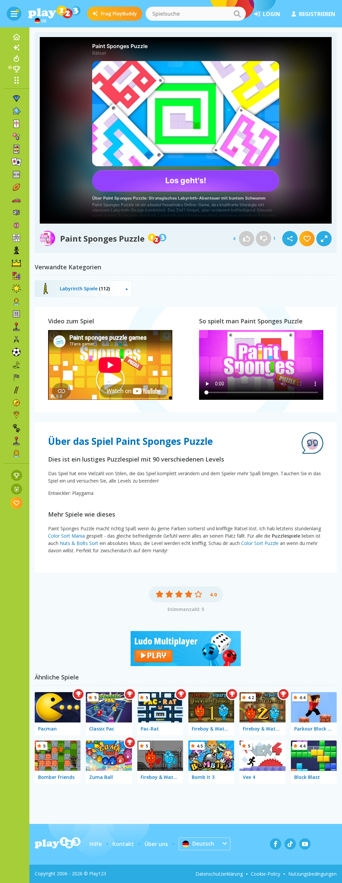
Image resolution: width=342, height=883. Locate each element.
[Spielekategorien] (16, 80)
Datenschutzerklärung (219, 874)
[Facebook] (275, 844)
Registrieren (317, 14)
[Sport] (16, 187)
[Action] (16, 339)
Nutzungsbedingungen (312, 874)
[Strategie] (16, 263)
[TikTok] (290, 844)
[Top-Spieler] (16, 69)
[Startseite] (16, 37)
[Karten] (16, 149)
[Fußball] (16, 352)
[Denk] (16, 225)
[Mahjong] (16, 123)
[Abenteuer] (16, 402)
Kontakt (123, 844)
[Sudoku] (16, 238)
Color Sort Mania (66, 536)
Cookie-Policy (265, 874)
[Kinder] (16, 301)
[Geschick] (16, 390)
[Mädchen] (16, 453)
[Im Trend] (16, 58)
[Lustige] (16, 288)
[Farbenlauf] (186, 664)
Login (271, 14)
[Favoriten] (16, 502)
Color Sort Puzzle (260, 543)
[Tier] (16, 428)
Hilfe (96, 844)
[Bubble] (16, 136)
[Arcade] (16, 326)
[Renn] (16, 377)
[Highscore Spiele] (16, 475)
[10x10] (16, 174)
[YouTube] (305, 844)
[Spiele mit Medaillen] (16, 489)
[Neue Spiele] (16, 47)
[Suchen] (237, 14)
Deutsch (203, 843)
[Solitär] (16, 162)
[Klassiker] (16, 364)
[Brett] (16, 212)
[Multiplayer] (16, 440)
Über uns (156, 844)
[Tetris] (16, 276)
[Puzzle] (16, 111)
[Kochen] (16, 415)
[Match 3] (16, 98)
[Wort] (16, 314)
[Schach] (16, 250)
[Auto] (16, 200)
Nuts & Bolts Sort (79, 543)
